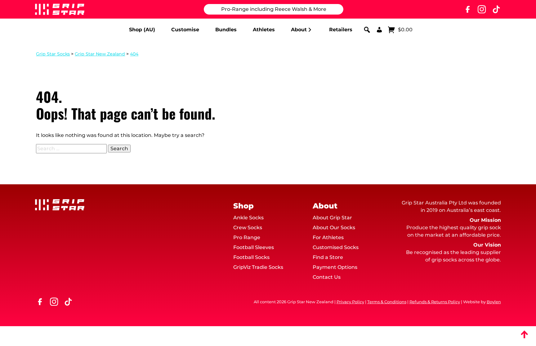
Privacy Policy (350, 302)
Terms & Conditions (386, 302)
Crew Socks (247, 227)
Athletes (264, 30)
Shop (243, 205)
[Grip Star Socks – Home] (59, 9)
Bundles (226, 30)
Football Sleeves (253, 247)
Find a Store (328, 257)
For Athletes (328, 237)
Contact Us (327, 277)
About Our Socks (334, 227)
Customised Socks (336, 247)
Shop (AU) (142, 30)
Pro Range (246, 237)
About (299, 30)
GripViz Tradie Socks (258, 267)
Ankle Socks (248, 218)
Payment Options (335, 267)
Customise (185, 30)
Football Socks (251, 257)
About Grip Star (332, 218)
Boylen (494, 302)
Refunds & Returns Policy (434, 302)
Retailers (340, 30)
